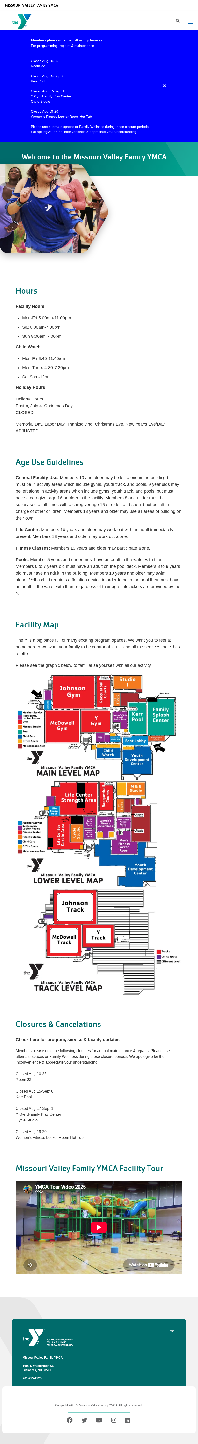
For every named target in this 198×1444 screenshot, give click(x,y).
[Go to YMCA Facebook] (70, 1421)
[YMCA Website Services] (23, 22)
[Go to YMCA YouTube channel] (99, 1421)
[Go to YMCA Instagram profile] (113, 1421)
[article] (99, 86)
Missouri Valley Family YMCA (31, 5)
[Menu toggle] (190, 21)
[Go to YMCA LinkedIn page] (127, 1421)
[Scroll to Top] (172, 1332)
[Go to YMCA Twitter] (84, 1421)
